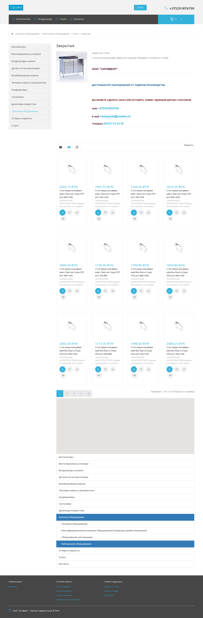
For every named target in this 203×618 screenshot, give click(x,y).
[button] (125, 424)
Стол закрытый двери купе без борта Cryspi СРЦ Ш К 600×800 (106, 350)
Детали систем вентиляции (73, 477)
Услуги (62, 557)
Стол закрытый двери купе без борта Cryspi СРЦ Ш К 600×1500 (70, 350)
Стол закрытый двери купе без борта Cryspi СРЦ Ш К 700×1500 (178, 350)
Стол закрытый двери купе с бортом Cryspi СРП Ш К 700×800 (107, 272)
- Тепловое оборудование (73, 524)
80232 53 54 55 (114, 123)
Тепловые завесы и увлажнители (76, 490)
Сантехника (65, 504)
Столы (75, 34)
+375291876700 (182, 8)
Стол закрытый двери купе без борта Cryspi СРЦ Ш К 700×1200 (142, 350)
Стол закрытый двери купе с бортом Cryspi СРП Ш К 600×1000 (179, 193)
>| (88, 393)
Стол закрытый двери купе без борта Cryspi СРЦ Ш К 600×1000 (142, 272)
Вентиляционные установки (73, 464)
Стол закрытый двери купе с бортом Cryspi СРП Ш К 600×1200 (71, 272)
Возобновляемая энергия (72, 484)
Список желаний (63, 595)
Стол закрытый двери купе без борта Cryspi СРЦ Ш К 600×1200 (178, 272)
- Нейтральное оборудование (75, 544)
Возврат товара (111, 591)
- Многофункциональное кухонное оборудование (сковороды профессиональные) (103, 530)
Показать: (188, 145)
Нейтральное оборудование (56, 34)
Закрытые (86, 34)
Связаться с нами (112, 587)
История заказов (64, 591)
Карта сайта (109, 595)
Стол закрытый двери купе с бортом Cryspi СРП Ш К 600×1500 (71, 193)
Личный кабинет (63, 587)
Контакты (64, 564)
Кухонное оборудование (27, 34)
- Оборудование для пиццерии (75, 537)
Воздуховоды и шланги (71, 470)
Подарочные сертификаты (68, 599)
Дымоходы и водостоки (71, 510)
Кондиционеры (67, 497)
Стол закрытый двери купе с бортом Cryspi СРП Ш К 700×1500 (143, 193)
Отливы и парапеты (69, 550)
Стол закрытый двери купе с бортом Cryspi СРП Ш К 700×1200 (107, 193)
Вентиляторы (66, 457)
